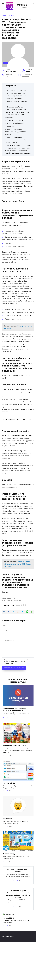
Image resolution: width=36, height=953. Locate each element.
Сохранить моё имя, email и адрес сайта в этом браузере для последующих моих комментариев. (19, 661)
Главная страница (8, 15)
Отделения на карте (15, 120)
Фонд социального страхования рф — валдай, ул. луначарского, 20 (16, 140)
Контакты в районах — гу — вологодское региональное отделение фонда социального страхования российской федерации (17, 112)
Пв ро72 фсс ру (9, 854)
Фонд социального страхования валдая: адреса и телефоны (16, 131)
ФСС (6, 63)
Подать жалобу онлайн (16, 123)
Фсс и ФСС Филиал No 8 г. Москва (18, 870)
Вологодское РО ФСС (10, 598)
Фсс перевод (8, 818)
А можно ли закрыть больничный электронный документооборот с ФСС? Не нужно (18, 894)
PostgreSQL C (8, 918)
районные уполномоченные (13, 600)
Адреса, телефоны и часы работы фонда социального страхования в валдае (16, 95)
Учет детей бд (9, 783)
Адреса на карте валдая (16, 90)
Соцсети (10, 126)
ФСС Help (22, 5)
